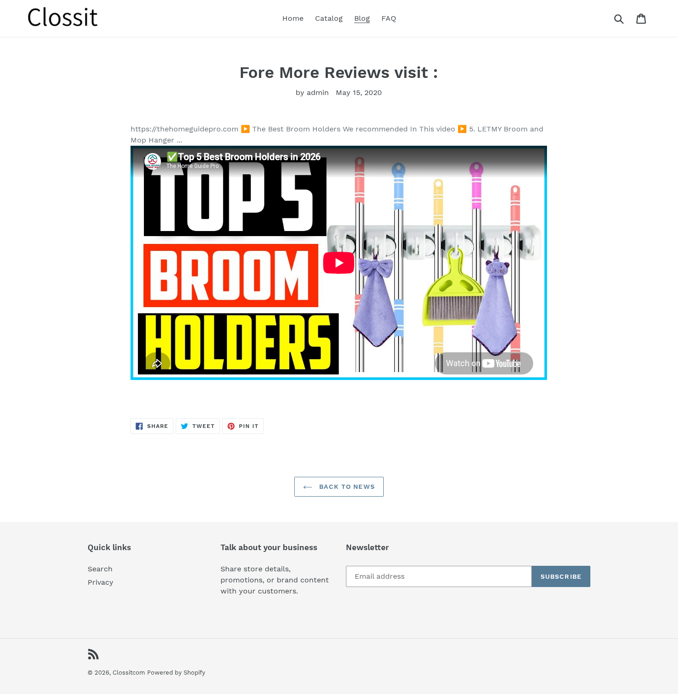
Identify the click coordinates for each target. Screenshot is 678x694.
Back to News (346, 486)
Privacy (100, 582)
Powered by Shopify (176, 672)
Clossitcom (129, 672)
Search (100, 568)
